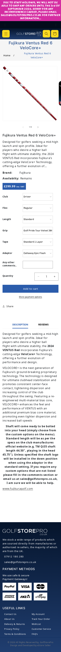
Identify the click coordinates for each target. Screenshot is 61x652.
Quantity (8, 275)
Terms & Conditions (15, 633)
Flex (5, 207)
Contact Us (10, 614)
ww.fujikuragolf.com (19, 488)
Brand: (7, 173)
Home (6, 55)
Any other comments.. (10, 264)
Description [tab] (20, 324)
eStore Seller (44, 645)
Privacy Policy (11, 628)
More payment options (30, 296)
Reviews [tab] (43, 324)
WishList (36, 624)
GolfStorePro (46, 642)
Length (7, 219)
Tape (5, 241)
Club (5, 196)
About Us (9, 618)
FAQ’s (35, 633)
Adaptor (7, 253)
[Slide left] (23, 127)
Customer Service (41, 628)
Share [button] (10, 306)
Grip (5, 230)
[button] (6, 33)
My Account (38, 614)
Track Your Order (41, 618)
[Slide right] (38, 127)
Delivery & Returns (14, 624)
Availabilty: (11, 178)
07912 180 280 (14, 556)
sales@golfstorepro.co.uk (20, 562)
